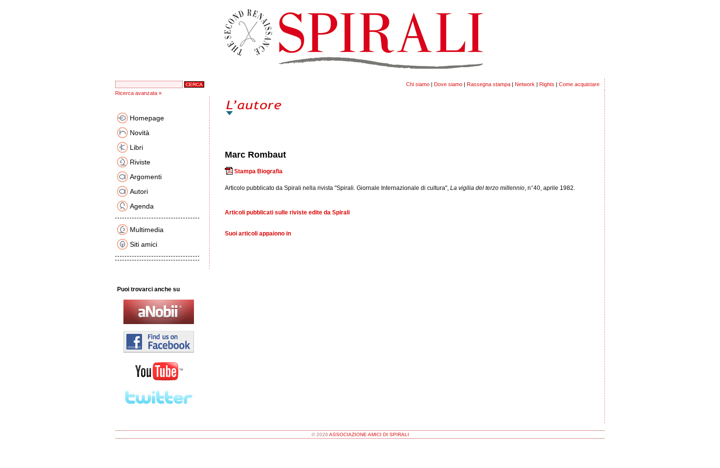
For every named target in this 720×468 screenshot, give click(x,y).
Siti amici (143, 244)
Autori (139, 191)
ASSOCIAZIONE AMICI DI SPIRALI (369, 434)
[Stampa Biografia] (229, 171)
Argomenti (146, 177)
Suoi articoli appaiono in (258, 233)
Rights (546, 84)
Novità (139, 133)
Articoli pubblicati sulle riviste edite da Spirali (287, 212)
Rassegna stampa (488, 84)
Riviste (140, 162)
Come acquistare (579, 84)
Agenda (142, 206)
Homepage (147, 118)
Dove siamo (448, 84)
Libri (136, 147)
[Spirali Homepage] (360, 76)
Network (525, 84)
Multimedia (147, 230)
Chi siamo (418, 84)
